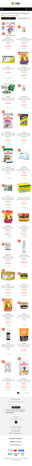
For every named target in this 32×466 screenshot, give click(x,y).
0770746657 (17, 431)
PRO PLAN (24, 314)
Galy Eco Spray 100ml (24, 256)
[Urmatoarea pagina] (29, 393)
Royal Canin (8, 37)
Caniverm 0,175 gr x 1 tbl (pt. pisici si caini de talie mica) (8, 98)
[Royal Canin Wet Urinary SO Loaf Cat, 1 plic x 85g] (24, 367)
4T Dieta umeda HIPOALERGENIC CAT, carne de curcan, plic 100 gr (24, 169)
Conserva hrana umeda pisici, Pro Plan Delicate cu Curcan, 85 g (24, 316)
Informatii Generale (15, 438)
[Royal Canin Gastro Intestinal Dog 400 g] (8, 246)
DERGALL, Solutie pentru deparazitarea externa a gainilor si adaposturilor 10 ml (8, 345)
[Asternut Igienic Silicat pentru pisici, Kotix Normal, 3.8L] (24, 120)
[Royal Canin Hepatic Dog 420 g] (8, 367)
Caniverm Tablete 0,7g (8, 68)
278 (26, 393)
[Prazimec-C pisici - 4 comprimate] (24, 217)
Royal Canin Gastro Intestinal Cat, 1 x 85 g (24, 98)
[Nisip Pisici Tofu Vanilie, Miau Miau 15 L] (8, 305)
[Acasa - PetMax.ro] (16, 3)
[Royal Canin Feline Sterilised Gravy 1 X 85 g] (8, 29)
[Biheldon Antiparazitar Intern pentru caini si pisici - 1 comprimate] (24, 188)
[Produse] (2, 9)
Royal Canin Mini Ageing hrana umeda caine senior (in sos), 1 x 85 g (8, 169)
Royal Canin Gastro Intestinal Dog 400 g (8, 257)
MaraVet (24, 343)
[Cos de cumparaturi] (26, 9)
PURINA (8, 284)
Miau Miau (24, 67)
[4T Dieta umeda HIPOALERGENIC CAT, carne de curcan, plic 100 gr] (24, 155)
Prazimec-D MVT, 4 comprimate (24, 286)
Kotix (24, 132)
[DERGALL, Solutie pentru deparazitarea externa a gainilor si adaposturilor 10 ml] (8, 335)
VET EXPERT (24, 167)
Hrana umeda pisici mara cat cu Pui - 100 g (24, 345)
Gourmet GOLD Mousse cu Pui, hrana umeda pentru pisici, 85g (8, 286)
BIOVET (24, 225)
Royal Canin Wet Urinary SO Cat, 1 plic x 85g (24, 40)
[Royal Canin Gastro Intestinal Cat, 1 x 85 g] (24, 88)
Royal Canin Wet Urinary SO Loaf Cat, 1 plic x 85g (24, 381)
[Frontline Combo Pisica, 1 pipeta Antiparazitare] (8, 188)
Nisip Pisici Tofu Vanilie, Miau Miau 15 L (8, 316)
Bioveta (8, 67)
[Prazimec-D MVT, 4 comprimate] (24, 276)
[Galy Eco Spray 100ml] (24, 246)
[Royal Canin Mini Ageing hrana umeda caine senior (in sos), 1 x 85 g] (8, 155)
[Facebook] (16, 422)
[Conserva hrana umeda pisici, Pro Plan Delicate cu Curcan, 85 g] (24, 305)
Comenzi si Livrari (15, 441)
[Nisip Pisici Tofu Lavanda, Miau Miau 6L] (24, 58)
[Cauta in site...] (30, 9)
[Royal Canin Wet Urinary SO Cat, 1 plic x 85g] (24, 29)
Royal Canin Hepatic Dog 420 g (8, 381)
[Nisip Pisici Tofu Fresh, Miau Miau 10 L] (8, 217)
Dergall (8, 343)
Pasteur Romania (24, 255)
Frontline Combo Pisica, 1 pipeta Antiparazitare (8, 198)
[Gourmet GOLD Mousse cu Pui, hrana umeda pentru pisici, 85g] (8, 276)
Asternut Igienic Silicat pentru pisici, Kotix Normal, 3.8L (24, 134)
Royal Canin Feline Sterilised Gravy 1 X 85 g (8, 40)
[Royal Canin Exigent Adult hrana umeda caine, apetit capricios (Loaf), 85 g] (8, 120)
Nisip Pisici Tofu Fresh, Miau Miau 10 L (8, 228)
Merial (8, 196)
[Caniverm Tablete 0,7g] (8, 58)
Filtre (9, 18)
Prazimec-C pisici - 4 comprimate (24, 228)
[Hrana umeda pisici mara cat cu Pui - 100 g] (24, 335)
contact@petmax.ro (16, 433)
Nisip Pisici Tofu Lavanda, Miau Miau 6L (24, 69)
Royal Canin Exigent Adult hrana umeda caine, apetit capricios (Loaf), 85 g (8, 134)
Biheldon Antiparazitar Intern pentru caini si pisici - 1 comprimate (24, 198)
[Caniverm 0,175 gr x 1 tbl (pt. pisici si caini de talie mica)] (8, 88)
